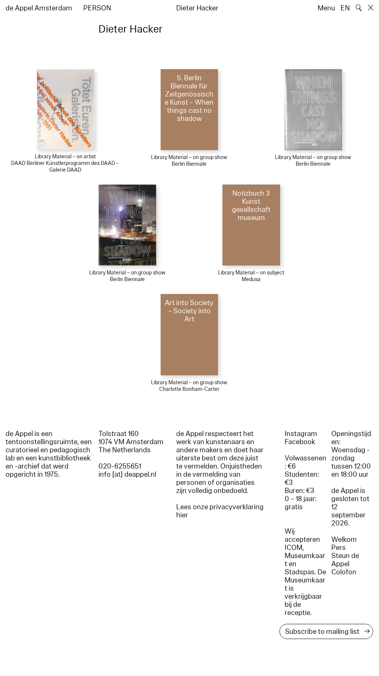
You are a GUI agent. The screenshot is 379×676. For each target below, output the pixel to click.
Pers (338, 547)
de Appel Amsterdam (39, 8)
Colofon (343, 572)
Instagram (301, 434)
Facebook (300, 442)
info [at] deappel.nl (127, 474)
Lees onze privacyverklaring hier (220, 511)
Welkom (344, 539)
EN (345, 8)
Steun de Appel (345, 560)
